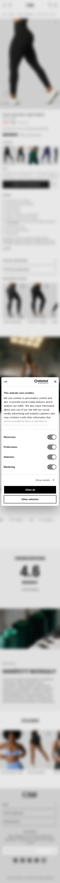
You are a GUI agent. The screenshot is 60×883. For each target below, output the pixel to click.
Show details (43, 480)
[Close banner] (55, 381)
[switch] (51, 447)
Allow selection (30, 499)
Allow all (30, 489)
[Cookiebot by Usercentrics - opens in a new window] (35, 382)
